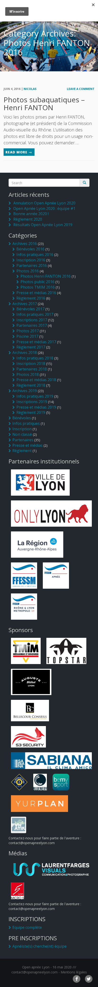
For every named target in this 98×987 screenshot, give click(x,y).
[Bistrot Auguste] (31, 681)
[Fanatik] (19, 824)
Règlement (22, 450)
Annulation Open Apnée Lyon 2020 (44, 203)
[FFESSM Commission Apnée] (55, 575)
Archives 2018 (24, 352)
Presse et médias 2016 (36, 292)
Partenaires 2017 (31, 325)
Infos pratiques (26, 423)
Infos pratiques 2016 (34, 254)
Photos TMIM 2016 (37, 287)
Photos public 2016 (37, 281)
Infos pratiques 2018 (34, 358)
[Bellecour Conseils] (30, 710)
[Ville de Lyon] (40, 482)
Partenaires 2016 (31, 265)
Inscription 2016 (30, 260)
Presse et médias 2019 (36, 407)
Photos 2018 (27, 374)
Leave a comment (80, 89)
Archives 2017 (24, 303)
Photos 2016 (27, 271)
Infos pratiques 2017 (34, 314)
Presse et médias (27, 445)
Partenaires (22, 439)
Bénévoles (21, 418)
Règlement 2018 (30, 385)
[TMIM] (26, 650)
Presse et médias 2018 (36, 379)
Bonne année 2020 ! (31, 213)
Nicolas (30, 89)
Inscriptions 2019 (31, 401)
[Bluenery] (40, 781)
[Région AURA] (37, 544)
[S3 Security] (28, 736)
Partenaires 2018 (31, 369)
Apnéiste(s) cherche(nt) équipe (39, 946)
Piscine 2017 (27, 336)
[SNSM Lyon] (19, 781)
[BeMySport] (61, 781)
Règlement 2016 (30, 298)
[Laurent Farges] (51, 869)
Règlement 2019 (30, 412)
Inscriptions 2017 (31, 319)
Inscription (22, 428)
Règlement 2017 (30, 347)
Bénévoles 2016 (30, 249)
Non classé (22, 434)
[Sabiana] (51, 760)
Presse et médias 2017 (36, 341)
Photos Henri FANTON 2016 (45, 276)
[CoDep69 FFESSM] (24, 606)
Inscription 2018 (30, 363)
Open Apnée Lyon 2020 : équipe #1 (44, 208)
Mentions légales (74, 972)
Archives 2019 (24, 390)
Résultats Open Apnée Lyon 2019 (42, 224)
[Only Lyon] (51, 513)
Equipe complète (27, 927)
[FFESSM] (24, 575)
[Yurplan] (40, 803)
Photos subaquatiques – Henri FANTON (44, 103)
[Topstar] (66, 650)
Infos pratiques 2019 (34, 396)
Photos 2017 (27, 330)
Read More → (18, 152)
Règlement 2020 (27, 219)
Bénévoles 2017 (30, 309)
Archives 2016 (24, 243)
